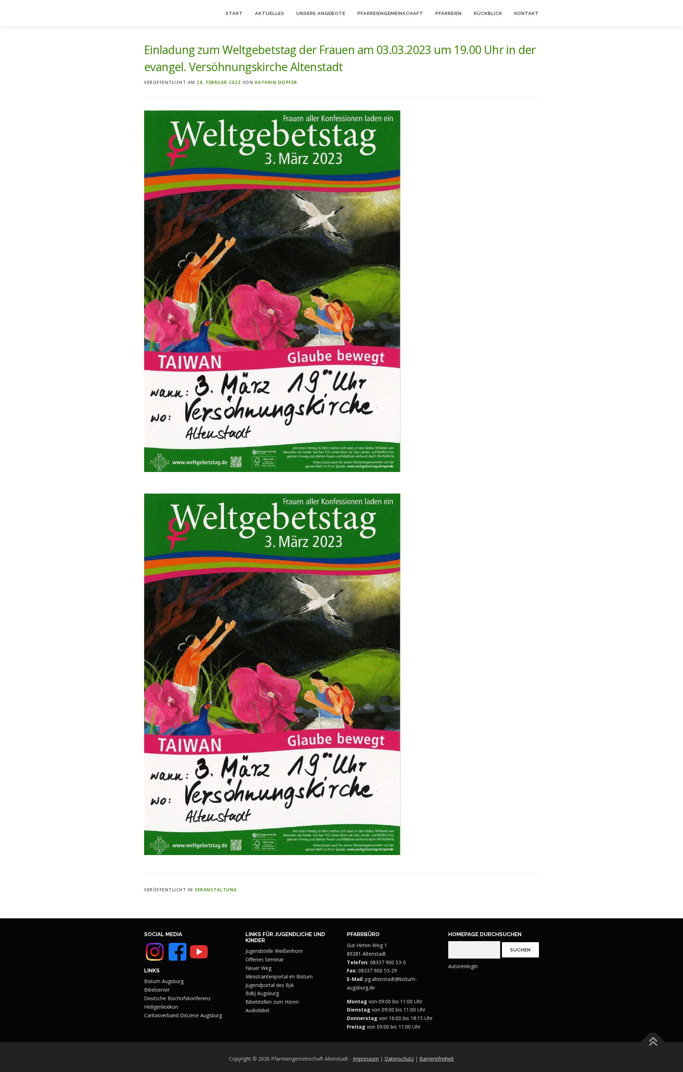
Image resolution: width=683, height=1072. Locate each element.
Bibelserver (157, 989)
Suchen (520, 949)
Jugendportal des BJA (269, 985)
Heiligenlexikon (161, 1006)
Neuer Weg (258, 968)
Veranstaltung (216, 890)
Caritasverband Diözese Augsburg (183, 1015)
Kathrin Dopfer (276, 82)
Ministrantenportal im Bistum (279, 976)
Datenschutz (399, 1058)
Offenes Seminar (264, 959)
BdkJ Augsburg (262, 993)
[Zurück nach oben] (653, 1042)
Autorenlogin (463, 966)
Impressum (366, 1058)
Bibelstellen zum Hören (272, 1001)
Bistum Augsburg (164, 981)
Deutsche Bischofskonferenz (177, 998)
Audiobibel (257, 1010)
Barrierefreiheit (436, 1058)
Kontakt (526, 13)
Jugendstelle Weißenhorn (274, 951)
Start (234, 13)
